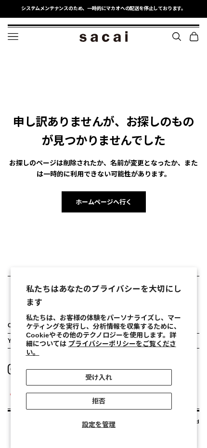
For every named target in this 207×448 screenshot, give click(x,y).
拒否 (98, 401)
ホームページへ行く (104, 202)
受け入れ (98, 377)
